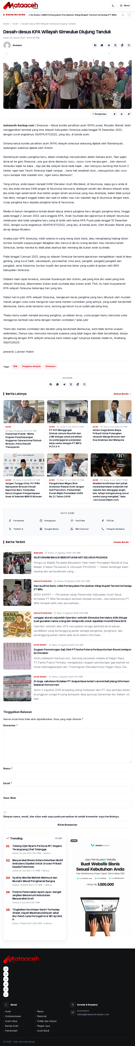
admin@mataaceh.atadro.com (93, 1014)
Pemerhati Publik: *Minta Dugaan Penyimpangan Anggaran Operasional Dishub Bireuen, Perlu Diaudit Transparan (23, 440)
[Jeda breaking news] (129, 14)
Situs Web (9, 797)
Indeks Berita (121, 542)
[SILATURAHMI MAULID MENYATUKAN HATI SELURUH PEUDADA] (17, 562)
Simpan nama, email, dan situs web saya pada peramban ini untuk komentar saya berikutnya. (61, 816)
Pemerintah (11, 1030)
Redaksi (17, 45)
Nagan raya (43, 1025)
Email (7, 783)
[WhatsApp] (102, 45)
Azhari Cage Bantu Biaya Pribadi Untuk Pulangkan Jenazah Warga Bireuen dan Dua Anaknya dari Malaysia (109, 435)
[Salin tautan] (129, 45)
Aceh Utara (11, 1021)
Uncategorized (43, 581)
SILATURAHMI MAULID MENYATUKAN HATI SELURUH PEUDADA (71, 557)
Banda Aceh (11, 1025)
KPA (15, 366)
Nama (8, 768)
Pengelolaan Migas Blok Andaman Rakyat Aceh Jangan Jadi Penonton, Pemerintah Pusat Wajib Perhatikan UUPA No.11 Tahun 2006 (66, 490)
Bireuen (38, 553)
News (40, 1011)
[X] (115, 45)
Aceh (15, 23)
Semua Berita (121, 393)
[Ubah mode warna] (113, 5)
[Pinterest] (122, 45)
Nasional (42, 1016)
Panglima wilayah (31, 366)
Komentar (10, 725)
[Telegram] (108, 45)
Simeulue (50, 366)
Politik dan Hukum (47, 1021)
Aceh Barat (40, 645)
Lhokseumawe (13, 1016)
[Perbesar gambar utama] (67, 80)
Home (6, 23)
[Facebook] (95, 45)
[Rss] (5, 994)
